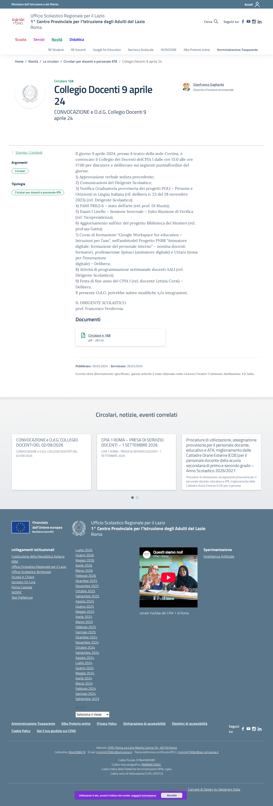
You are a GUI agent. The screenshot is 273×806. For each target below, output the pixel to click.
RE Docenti (78, 49)
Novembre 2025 (87, 585)
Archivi (80, 707)
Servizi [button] (38, 39)
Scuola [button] (20, 39)
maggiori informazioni (143, 795)
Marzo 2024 (84, 683)
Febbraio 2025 (86, 626)
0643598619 (77, 752)
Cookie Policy (21, 730)
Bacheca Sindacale (141, 49)
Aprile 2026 (84, 565)
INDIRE (17, 592)
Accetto (172, 795)
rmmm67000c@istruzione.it (114, 752)
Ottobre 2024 (85, 647)
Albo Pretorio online (197, 49)
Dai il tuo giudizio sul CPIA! (56, 730)
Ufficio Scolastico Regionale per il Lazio (39, 566)
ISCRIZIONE (168, 49)
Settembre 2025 (87, 596)
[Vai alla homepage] (18, 21)
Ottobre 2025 (85, 591)
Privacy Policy (107, 723)
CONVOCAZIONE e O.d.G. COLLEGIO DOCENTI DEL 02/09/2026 (47, 442)
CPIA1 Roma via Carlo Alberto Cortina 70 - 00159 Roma (142, 747)
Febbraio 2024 (86, 688)
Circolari (20, 171)
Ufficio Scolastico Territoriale (31, 571)
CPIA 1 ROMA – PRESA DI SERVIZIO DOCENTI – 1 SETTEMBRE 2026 (132, 442)
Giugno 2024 (85, 667)
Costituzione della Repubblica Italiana (38, 556)
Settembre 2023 (87, 698)
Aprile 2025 (84, 616)
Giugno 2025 (85, 606)
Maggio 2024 (85, 673)
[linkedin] (259, 22)
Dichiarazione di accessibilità (144, 723)
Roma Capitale (22, 587)
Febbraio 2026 (86, 575)
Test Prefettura (22, 597)
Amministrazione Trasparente (237, 49)
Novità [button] (57, 39)
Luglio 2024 (84, 662)
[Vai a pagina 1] (132, 497)
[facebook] (243, 22)
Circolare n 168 (99, 335)
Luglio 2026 (84, 550)
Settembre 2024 (87, 652)
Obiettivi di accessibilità (189, 723)
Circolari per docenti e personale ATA (38, 192)
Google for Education (107, 49)
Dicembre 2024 (86, 637)
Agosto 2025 (85, 601)
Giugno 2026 (85, 555)
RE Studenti (56, 49)
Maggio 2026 (85, 560)
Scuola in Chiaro (23, 576)
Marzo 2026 (84, 570)
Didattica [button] (77, 39)
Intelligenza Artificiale (218, 556)
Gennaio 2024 (86, 693)
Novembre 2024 (87, 642)
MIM (15, 561)
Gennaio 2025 (86, 632)
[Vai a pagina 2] (137, 497)
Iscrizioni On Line (23, 582)
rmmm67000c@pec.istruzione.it (198, 752)
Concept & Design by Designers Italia (214, 789)
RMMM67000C (151, 764)
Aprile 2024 (84, 678)
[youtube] (248, 22)
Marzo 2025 (84, 621)
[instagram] (254, 22)
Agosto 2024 (85, 657)
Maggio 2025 (85, 611)
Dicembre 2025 (86, 580)
